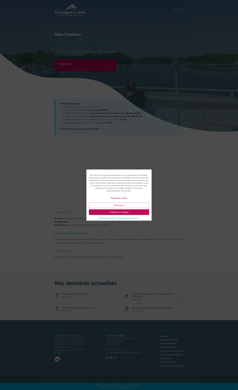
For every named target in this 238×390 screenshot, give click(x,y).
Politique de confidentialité (127, 218)
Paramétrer (119, 205)
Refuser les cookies (119, 198)
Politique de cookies (106, 218)
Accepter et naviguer (119, 212)
